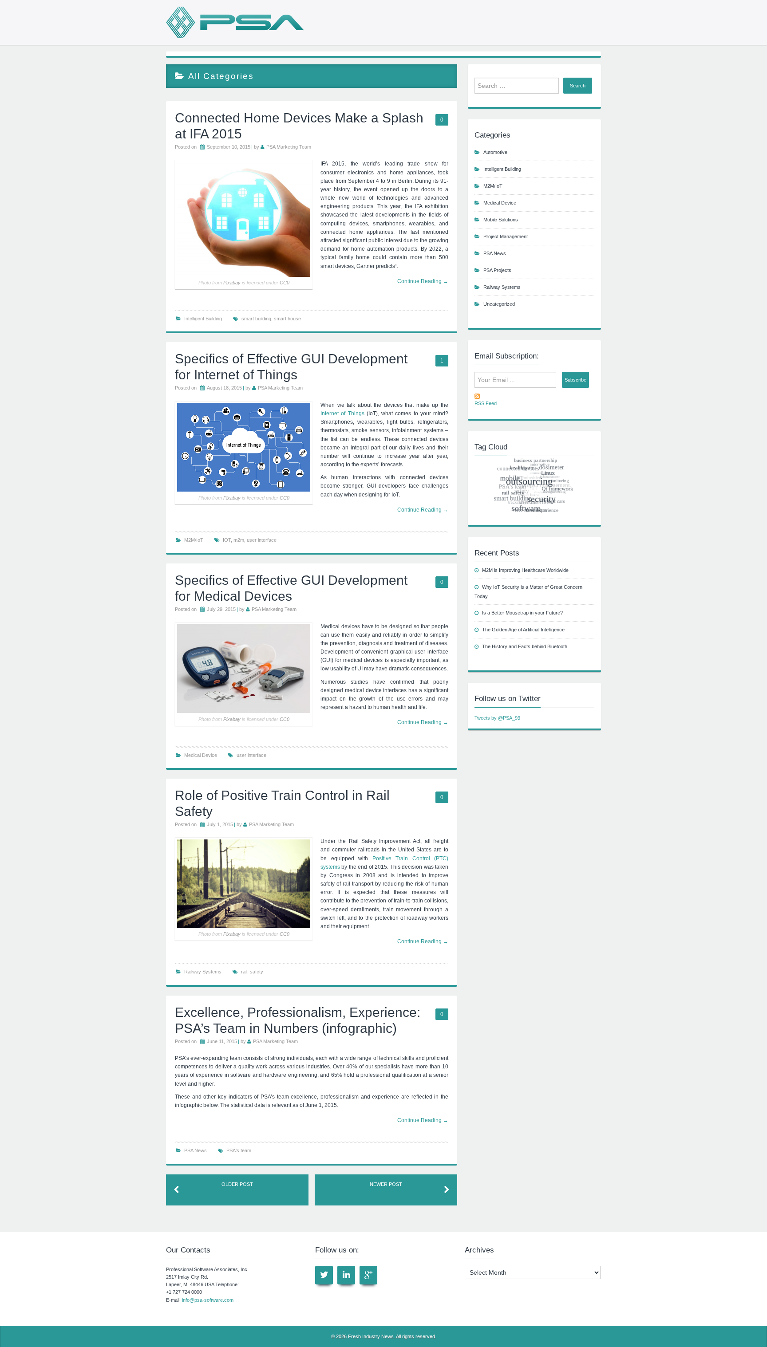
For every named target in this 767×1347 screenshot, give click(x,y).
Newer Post (386, 1184)
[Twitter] (324, 1275)
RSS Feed (485, 403)
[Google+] (368, 1275)
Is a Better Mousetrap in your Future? (522, 612)
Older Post (237, 1184)
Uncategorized (499, 304)
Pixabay (232, 282)
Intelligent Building (203, 318)
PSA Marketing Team (288, 147)
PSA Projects (497, 270)
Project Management (505, 236)
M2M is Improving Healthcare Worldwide (525, 570)
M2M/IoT (193, 540)
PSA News (195, 1150)
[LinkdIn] (346, 1275)
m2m (238, 540)
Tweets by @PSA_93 (497, 718)
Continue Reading (422, 510)
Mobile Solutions (500, 219)
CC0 (284, 282)
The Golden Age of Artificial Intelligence (523, 629)
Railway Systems (202, 971)
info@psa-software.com (207, 1300)
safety (256, 971)
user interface (262, 540)
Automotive (495, 152)
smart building (256, 318)
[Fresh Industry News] (235, 22)
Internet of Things (342, 413)
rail (244, 971)
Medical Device (200, 755)
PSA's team (238, 1150)
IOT (227, 540)
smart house (287, 318)
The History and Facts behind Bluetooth (524, 646)
